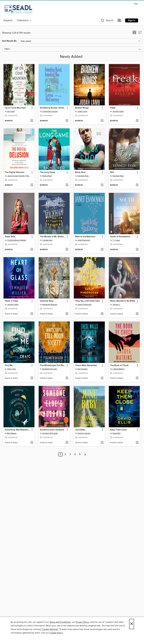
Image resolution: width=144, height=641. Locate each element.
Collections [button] (23, 20)
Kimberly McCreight (50, 433)
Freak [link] (112, 108)
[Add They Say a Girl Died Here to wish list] (102, 314)
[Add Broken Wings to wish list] (102, 121)
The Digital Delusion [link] (14, 172)
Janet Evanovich (83, 240)
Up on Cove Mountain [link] (15, 108)
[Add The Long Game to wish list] (67, 185)
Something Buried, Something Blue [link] (53, 108)
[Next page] (85, 454)
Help (136, 4)
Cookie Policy (56, 632)
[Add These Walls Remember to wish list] (102, 378)
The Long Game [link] (47, 172)
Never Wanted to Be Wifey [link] (122, 301)
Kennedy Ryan (83, 176)
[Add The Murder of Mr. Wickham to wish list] (67, 250)
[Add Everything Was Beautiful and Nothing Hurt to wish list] (31, 443)
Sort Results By (9, 41)
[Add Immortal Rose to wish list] (67, 314)
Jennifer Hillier (118, 111)
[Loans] (119, 21)
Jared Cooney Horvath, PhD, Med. (19, 176)
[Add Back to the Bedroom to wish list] (102, 250)
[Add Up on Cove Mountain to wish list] (31, 121)
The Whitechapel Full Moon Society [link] (53, 365)
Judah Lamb (82, 111)
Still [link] (112, 172)
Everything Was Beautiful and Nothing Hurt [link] (18, 430)
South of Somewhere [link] (120, 236)
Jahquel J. (116, 304)
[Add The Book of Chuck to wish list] (137, 378)
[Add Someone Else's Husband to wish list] (67, 443)
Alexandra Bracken (49, 304)
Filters (7, 49)
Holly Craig (11, 369)
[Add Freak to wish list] (137, 121)
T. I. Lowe (116, 240)
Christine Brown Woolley (16, 240)
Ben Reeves (11, 433)
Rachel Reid (47, 176)
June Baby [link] (80, 430)
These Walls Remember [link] (86, 365)
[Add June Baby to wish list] (102, 443)
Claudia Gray (47, 240)
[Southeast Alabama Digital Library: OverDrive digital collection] (18, 9)
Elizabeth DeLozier (49, 369)
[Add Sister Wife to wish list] (31, 250)
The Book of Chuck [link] (119, 365)
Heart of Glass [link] (11, 301)
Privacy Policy (82, 622)
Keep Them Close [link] (118, 430)
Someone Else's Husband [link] (52, 430)
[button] (106, 21)
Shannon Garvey (83, 433)
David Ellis (116, 433)
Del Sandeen (82, 369)
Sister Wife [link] (10, 236)
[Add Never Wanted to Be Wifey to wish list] (137, 314)
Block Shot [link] (80, 172)
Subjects (8, 20)
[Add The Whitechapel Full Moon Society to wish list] (67, 378)
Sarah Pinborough (84, 304)
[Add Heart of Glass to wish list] (31, 314)
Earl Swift (11, 111)
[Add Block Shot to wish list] (102, 185)
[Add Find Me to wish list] (31, 378)
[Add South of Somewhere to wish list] (137, 250)
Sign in (131, 20)
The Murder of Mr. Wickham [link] (53, 236)
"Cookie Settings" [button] (49, 629)
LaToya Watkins (118, 369)
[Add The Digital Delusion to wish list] (31, 185)
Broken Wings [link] (82, 108)
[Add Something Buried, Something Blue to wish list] (67, 121)
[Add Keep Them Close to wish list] (137, 443)
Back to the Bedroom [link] (85, 236)
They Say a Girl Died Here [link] (87, 301)
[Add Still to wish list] (137, 185)
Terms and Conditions (60, 622)
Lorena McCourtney (50, 111)
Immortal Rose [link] (46, 301)
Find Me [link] (9, 365)
